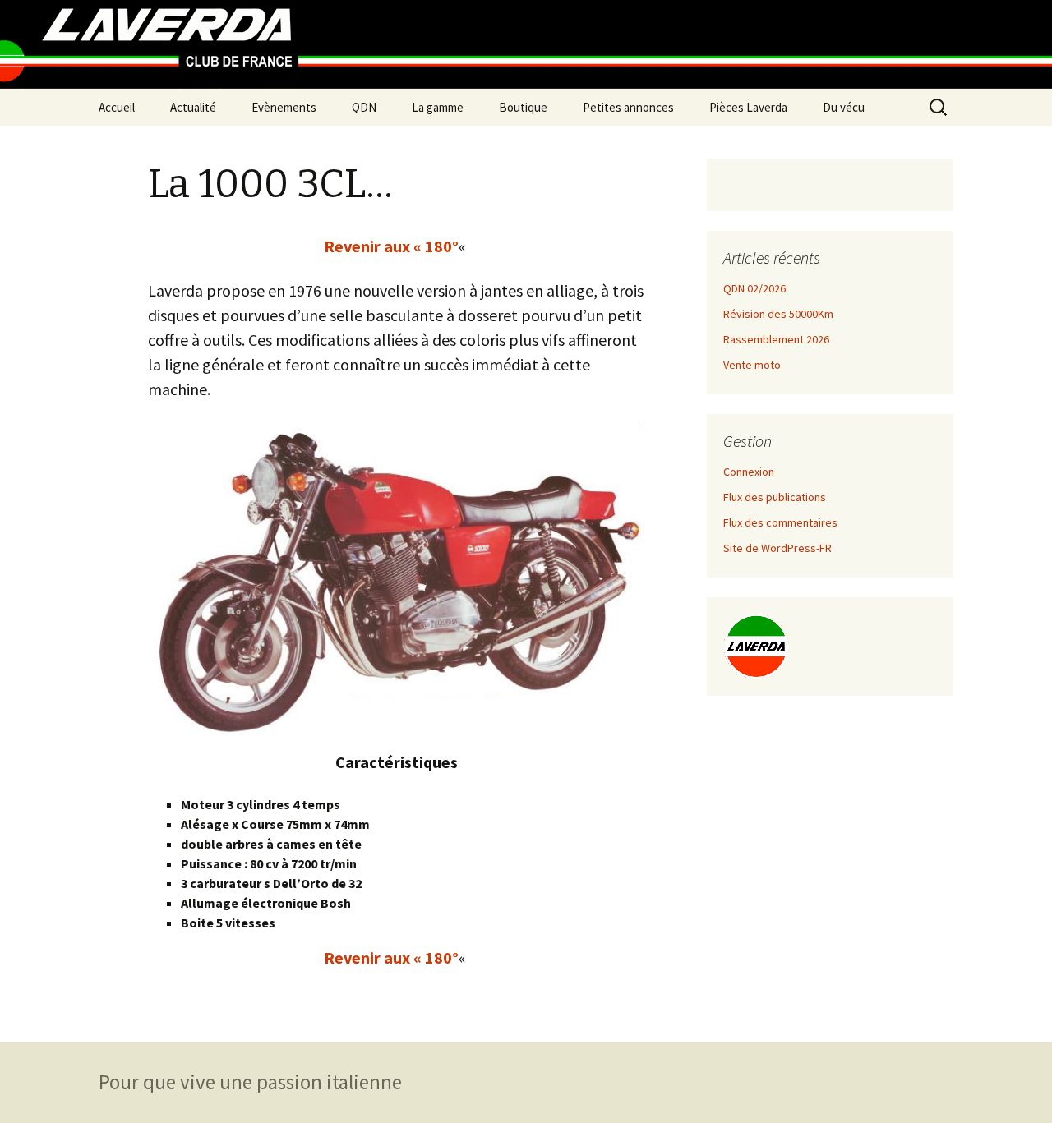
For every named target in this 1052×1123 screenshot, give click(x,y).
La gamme (438, 107)
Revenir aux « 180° (391, 246)
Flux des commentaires (780, 522)
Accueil (117, 107)
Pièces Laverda (748, 107)
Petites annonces (628, 107)
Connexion (748, 471)
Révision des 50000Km (778, 313)
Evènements (283, 107)
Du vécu (844, 107)
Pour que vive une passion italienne (250, 1082)
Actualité (193, 107)
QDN (364, 107)
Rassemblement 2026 (776, 339)
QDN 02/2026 (754, 288)
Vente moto (752, 364)
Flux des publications (774, 497)
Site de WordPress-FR (777, 548)
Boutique (523, 107)
